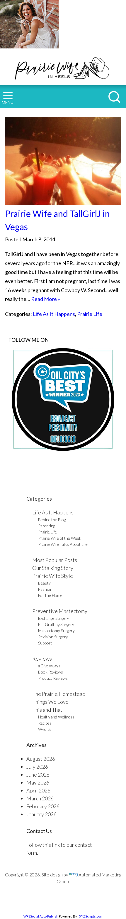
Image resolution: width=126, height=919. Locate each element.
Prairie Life (89, 314)
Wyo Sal (45, 729)
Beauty (44, 582)
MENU (7, 102)
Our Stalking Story (52, 568)
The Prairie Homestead (58, 694)
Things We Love (50, 701)
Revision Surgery (53, 636)
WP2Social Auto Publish (40, 916)
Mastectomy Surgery (56, 630)
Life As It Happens (54, 314)
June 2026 (38, 774)
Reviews (42, 658)
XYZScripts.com (91, 916)
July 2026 (37, 766)
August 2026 (40, 758)
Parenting (46, 525)
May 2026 (37, 782)
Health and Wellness (56, 716)
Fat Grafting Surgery (56, 624)
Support (45, 642)
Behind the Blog (52, 519)
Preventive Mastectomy (59, 611)
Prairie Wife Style (52, 576)
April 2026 (38, 790)
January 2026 (41, 814)
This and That (47, 709)
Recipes (45, 723)
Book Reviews (50, 671)
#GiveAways (49, 665)
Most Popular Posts (54, 560)
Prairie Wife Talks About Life (63, 544)
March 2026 (40, 798)
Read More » (45, 299)
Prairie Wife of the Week (59, 538)
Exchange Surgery (53, 618)
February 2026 (42, 806)
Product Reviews (53, 678)
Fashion (45, 589)
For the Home (50, 595)
